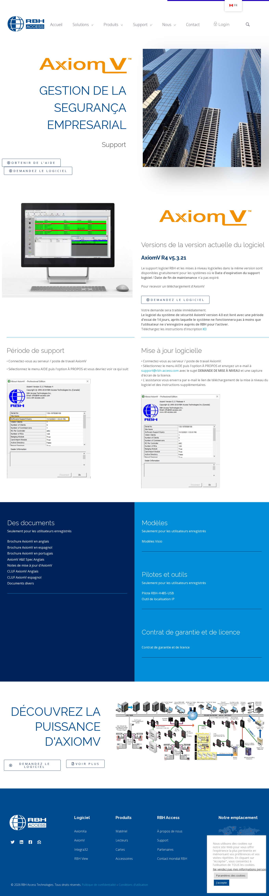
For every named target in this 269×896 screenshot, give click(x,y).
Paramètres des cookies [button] (230, 875)
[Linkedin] (21, 842)
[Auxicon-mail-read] (39, 842)
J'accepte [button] (221, 882)
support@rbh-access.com (160, 370)
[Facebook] (30, 842)
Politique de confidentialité (99, 885)
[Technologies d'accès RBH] (26, 24)
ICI (204, 329)
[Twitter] (13, 842)
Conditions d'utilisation (133, 885)
